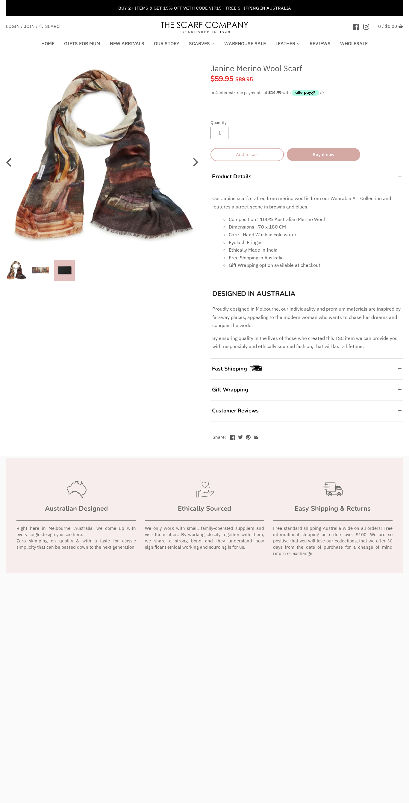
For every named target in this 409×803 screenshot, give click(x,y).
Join (29, 26)
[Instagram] (366, 26)
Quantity (218, 122)
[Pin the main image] (248, 436)
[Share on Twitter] (240, 436)
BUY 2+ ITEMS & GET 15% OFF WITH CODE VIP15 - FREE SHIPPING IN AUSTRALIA (204, 8)
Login (13, 26)
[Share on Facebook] (232, 436)
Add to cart (247, 154)
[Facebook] (356, 26)
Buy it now (323, 154)
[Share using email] (256, 436)
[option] (102, 154)
